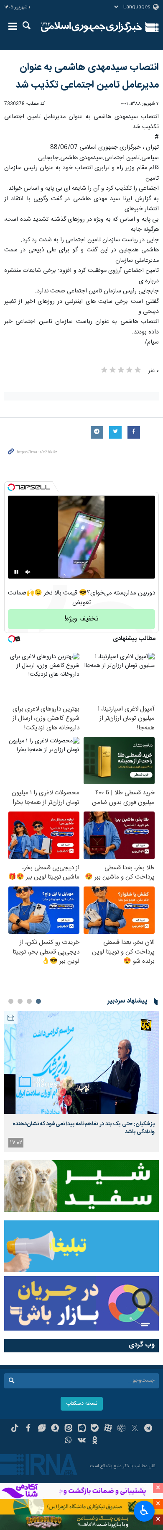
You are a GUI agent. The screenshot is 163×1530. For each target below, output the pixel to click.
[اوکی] (94, 1441)
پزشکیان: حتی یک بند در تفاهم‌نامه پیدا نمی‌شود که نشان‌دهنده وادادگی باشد (84, 1127)
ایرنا (91, 27)
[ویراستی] (41, 1429)
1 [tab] (38, 1001)
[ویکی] (81, 1441)
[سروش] (55, 1429)
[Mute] (28, 572)
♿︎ (144, 1510)
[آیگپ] (81, 1429)
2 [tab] (29, 1001)
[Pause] (16, 572)
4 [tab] (10, 1001)
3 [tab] (20, 1001)
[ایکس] (134, 1429)
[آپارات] (108, 1429)
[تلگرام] (148, 1429)
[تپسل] (11, 487)
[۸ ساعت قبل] (81, 1062)
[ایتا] (68, 1429)
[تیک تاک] (14, 1429)
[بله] (94, 1429)
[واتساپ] (68, 1441)
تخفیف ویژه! (81, 619)
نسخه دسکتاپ (81, 1403)
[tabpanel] (81, 1081)
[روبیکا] (121, 1429)
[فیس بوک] (28, 1429)
